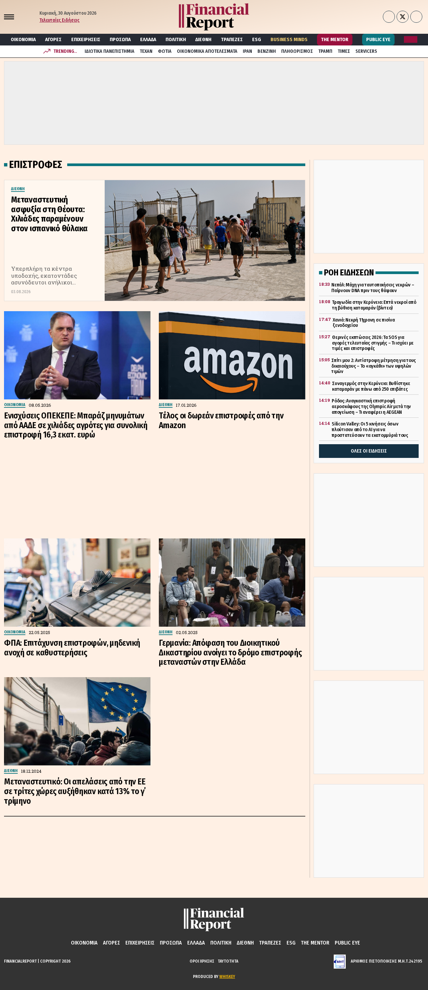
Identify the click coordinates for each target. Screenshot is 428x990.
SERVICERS (366, 51)
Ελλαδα (148, 39)
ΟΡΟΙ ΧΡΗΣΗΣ (202, 961)
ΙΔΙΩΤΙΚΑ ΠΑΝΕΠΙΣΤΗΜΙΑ (109, 51)
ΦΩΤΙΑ (165, 51)
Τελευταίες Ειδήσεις (59, 20)
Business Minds (289, 39)
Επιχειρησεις (85, 39)
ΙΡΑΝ (247, 51)
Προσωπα (120, 39)
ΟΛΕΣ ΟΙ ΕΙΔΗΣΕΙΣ (369, 451)
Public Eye (378, 39)
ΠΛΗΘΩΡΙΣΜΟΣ (297, 51)
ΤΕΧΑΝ (146, 51)
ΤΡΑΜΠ (325, 51)
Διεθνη (203, 39)
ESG (256, 39)
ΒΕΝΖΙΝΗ (266, 51)
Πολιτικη (176, 39)
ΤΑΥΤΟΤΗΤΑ (228, 961)
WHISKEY (227, 976)
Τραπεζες (232, 39)
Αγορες (53, 39)
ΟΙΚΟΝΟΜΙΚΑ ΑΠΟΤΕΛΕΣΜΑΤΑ (207, 51)
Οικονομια (23, 39)
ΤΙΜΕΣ (344, 51)
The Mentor (334, 39)
